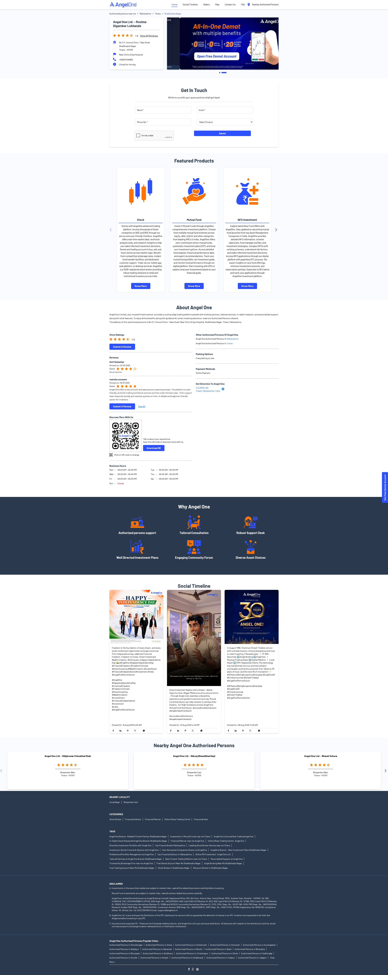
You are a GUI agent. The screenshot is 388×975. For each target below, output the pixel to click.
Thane (158, 13)
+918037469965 (126, 59)
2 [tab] (224, 72)
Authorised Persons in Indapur (220, 957)
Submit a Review (122, 346)
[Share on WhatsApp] (143, 731)
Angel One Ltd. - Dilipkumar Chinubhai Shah (68, 756)
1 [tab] (219, 72)
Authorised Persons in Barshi (188, 949)
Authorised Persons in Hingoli (154, 957)
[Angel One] (123, 5)
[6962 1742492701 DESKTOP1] (385, 487)
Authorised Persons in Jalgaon (252, 957)
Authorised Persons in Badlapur (124, 949)
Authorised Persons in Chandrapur (192, 953)
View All (141, 406)
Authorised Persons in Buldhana (158, 953)
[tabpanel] (223, 43)
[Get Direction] (223, 389)
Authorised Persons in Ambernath (191, 945)
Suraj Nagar (114, 802)
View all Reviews (149, 35)
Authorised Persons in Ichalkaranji (187, 957)
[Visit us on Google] (194, 969)
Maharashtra (145, 13)
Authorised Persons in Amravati (225, 945)
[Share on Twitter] (136, 731)
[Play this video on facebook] (194, 638)
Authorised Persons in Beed (218, 949)
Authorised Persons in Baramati (157, 949)
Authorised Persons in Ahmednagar (125, 945)
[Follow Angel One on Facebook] (190, 969)
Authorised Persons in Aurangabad (259, 945)
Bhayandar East (131, 802)
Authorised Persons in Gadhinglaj (256, 953)
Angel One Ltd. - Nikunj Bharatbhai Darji (194, 756)
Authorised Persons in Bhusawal (124, 953)
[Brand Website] (198, 969)
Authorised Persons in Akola (159, 945)
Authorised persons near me (122, 13)
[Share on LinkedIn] (121, 731)
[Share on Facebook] (114, 731)
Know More (141, 285)
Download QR (154, 447)
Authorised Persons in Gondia (123, 957)
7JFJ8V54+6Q (202, 388)
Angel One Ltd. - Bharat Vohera (320, 756)
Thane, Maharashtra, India (208, 390)
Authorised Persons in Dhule (224, 953)
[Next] (277, 230)
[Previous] (111, 230)
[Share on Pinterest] (128, 731)
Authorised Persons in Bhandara (250, 949)
